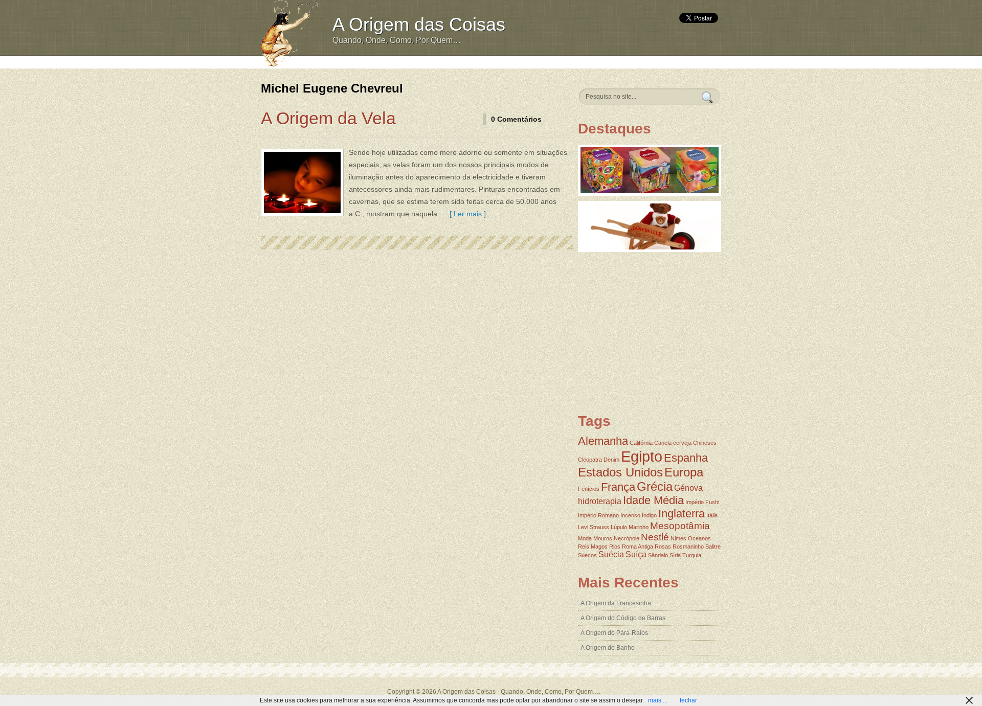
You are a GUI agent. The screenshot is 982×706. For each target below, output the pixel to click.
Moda (585, 538)
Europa (683, 472)
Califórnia (641, 443)
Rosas (663, 546)
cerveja (682, 443)
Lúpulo (619, 527)
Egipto (641, 456)
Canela (663, 443)
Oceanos (699, 538)
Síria (675, 555)
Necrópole (626, 538)
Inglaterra (681, 513)
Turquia (691, 555)
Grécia (655, 486)
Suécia (611, 554)
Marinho (639, 527)
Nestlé (655, 537)
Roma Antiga (637, 546)
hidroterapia (599, 501)
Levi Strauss (593, 527)
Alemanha (603, 441)
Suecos (587, 555)
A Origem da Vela (328, 118)
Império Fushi (702, 502)
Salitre (713, 546)
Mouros (602, 538)
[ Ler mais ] (465, 214)
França (618, 487)
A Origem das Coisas (418, 24)
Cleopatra (590, 460)
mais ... (657, 700)
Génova (688, 488)
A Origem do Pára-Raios (614, 632)
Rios (614, 546)
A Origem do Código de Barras (623, 618)
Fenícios (588, 489)
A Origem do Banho (608, 647)
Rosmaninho (688, 546)
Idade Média (653, 500)
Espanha (686, 457)
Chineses (705, 443)
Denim (611, 460)
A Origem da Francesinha (616, 603)
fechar (688, 700)
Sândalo (658, 555)
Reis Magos (593, 546)
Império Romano (598, 515)
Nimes (678, 538)
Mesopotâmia (680, 525)
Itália (712, 515)
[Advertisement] (515, 61)
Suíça (636, 554)
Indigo (649, 515)
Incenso (630, 515)
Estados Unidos (620, 472)
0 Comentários (516, 119)
